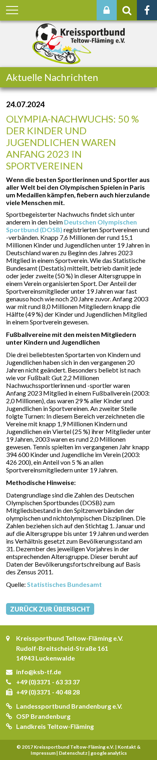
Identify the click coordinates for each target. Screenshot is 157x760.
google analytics (109, 753)
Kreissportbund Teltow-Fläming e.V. (69, 638)
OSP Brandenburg (43, 716)
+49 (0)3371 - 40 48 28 (48, 692)
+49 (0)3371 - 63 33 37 (48, 682)
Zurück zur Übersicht (50, 609)
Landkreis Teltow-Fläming (55, 726)
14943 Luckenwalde (45, 658)
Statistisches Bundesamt (64, 584)
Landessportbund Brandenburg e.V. (69, 706)
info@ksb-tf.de (38, 671)
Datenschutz (73, 753)
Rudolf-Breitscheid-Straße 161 (62, 648)
